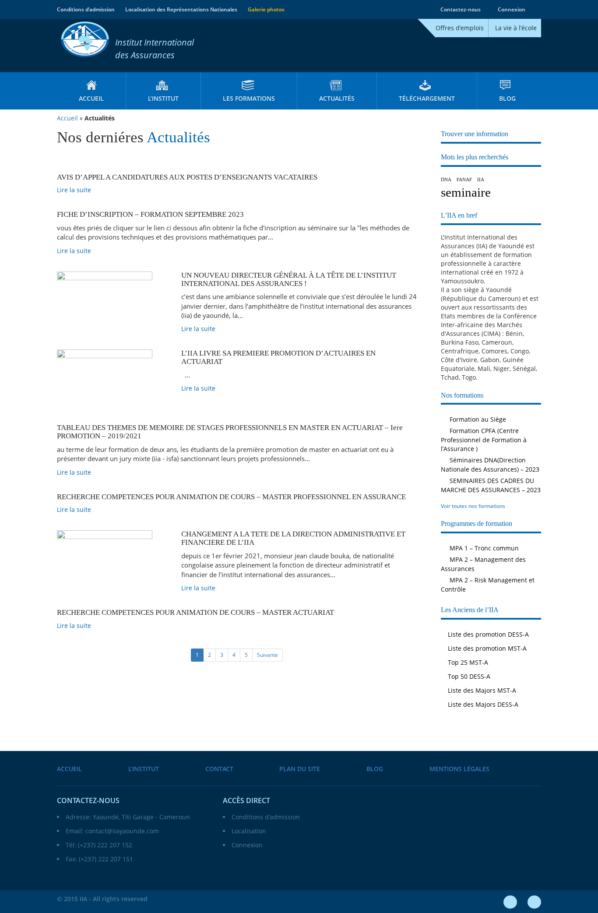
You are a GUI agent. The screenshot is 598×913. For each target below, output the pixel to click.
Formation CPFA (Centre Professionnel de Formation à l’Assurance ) (484, 440)
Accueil (91, 98)
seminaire (466, 192)
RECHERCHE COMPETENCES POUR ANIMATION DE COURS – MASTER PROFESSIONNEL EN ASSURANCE (231, 497)
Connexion (510, 9)
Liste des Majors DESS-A (483, 704)
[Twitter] (534, 902)
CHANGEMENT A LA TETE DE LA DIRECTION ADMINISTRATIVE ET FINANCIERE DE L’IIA (293, 538)
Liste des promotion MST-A (487, 648)
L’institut (163, 98)
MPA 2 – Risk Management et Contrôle (488, 584)
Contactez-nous (460, 9)
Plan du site (299, 769)
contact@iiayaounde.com (122, 831)
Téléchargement (427, 98)
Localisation (249, 831)
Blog (507, 98)
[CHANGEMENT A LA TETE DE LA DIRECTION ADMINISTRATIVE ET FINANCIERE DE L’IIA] (112, 561)
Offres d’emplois (460, 28)
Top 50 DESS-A (469, 676)
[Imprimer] (538, 9)
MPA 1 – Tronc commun (483, 548)
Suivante (267, 655)
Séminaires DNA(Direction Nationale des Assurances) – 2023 (490, 464)
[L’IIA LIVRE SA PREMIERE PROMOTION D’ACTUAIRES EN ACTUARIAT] (112, 380)
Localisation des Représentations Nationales (181, 9)
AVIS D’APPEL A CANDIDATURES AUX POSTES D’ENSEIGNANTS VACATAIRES (187, 177)
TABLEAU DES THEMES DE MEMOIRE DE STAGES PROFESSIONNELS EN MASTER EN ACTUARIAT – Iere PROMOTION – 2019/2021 (230, 431)
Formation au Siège (477, 419)
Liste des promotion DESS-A (488, 634)
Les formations (249, 98)
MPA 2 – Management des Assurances (483, 564)
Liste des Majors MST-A (482, 690)
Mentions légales (459, 769)
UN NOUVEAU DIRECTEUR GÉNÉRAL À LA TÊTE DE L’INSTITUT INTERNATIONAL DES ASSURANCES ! (288, 279)
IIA (480, 179)
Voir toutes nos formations (474, 506)
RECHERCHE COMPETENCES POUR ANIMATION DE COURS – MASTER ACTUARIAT (195, 612)
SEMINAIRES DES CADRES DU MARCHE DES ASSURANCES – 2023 (491, 485)
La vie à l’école (516, 28)
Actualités (337, 98)
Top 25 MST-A (468, 662)
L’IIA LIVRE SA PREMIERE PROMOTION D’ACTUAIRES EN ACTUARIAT (278, 357)
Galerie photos (266, 9)
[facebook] (510, 902)
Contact (219, 769)
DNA (446, 179)
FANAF (464, 179)
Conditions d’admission (86, 9)
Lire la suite (75, 190)
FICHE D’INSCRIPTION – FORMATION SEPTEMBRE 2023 (150, 214)
